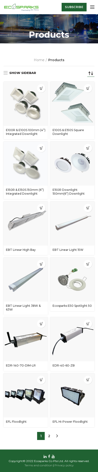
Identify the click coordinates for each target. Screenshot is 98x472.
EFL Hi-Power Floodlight (70, 421)
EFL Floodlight (16, 421)
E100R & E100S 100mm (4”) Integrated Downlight (25, 132)
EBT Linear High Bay (21, 250)
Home (39, 60)
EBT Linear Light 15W (68, 250)
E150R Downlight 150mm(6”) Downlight (69, 191)
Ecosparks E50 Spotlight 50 (72, 305)
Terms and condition (38, 465)
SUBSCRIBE (74, 7)
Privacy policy (64, 465)
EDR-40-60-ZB (64, 365)
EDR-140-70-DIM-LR (21, 365)
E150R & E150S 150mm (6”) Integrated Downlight (25, 191)
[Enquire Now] (41, 88)
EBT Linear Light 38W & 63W (23, 307)
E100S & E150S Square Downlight (68, 132)
